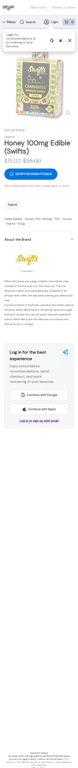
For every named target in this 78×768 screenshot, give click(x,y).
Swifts (9, 137)
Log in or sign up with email (39, 421)
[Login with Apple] (60, 40)
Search (31, 22)
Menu (11, 22)
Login (54, 22)
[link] (12, 205)
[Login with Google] (52, 40)
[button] (39, 40)
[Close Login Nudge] (70, 40)
